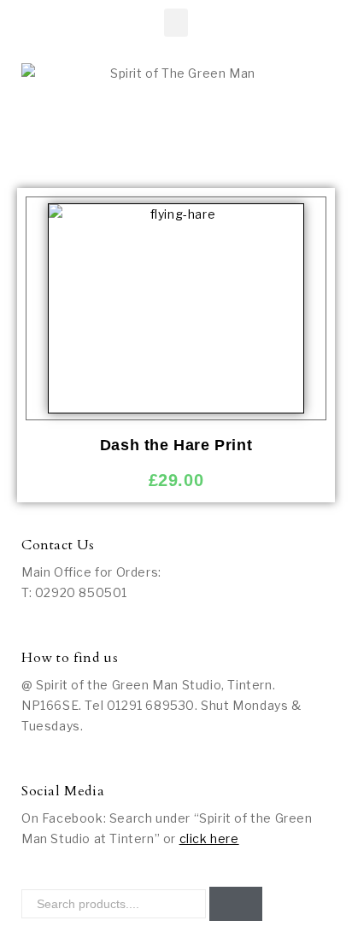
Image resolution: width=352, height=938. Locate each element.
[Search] (235, 904)
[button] (176, 23)
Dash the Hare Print (176, 445)
